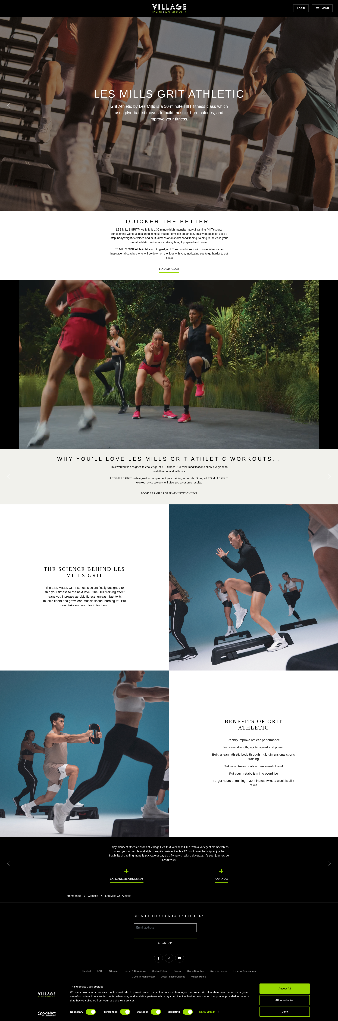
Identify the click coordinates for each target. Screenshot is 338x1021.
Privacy (177, 971)
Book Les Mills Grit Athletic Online (169, 493)
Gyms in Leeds (218, 971)
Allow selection (284, 1000)
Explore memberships (126, 878)
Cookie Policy (159, 971)
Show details (207, 1011)
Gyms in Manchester (143, 976)
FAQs (100, 971)
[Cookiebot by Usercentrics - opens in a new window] (46, 1014)
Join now (221, 878)
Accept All (284, 988)
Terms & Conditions (135, 971)
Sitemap (113, 971)
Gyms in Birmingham (244, 971)
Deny (284, 1011)
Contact (86, 971)
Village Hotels (198, 976)
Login (301, 8)
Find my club (169, 268)
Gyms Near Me (195, 971)
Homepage (74, 895)
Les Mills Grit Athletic (118, 895)
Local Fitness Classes (173, 976)
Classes (93, 895)
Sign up (165, 942)
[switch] (125, 1012)
